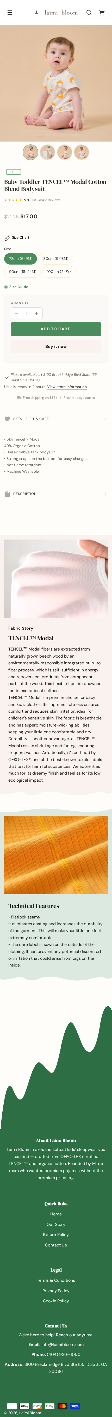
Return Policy (56, 1234)
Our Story (56, 1224)
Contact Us (56, 1245)
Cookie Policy (56, 1301)
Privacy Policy (56, 1290)
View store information (67, 386)
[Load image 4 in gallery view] (81, 152)
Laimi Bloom (30, 1412)
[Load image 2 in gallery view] (47, 152)
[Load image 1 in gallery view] (30, 152)
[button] (89, 12)
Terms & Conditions (56, 1280)
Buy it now (56, 346)
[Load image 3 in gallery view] (64, 152)
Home (56, 1214)
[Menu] (10, 12)
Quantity (20, 303)
